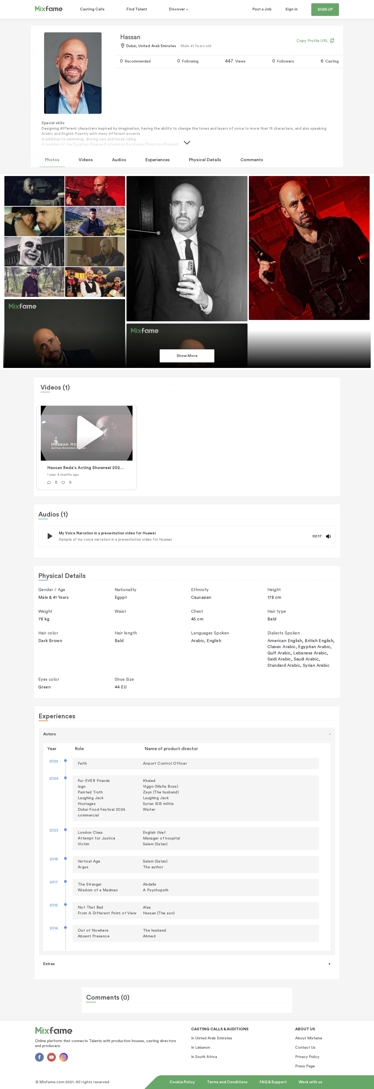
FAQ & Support (273, 1082)
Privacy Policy (307, 1057)
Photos (52, 160)
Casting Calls (92, 9)
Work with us (310, 1082)
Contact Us (305, 1048)
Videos (86, 160)
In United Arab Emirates (211, 1038)
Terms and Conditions (227, 1082)
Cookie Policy (182, 1082)
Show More (187, 356)
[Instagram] (63, 1057)
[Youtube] (51, 1057)
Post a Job (262, 9)
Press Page (305, 1066)
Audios (119, 160)
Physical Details (205, 160)
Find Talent (136, 9)
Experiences (157, 160)
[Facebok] (39, 1057)
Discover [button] (177, 9)
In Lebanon (200, 1048)
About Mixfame (308, 1038)
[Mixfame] (48, 10)
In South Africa (204, 1057)
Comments (251, 160)
